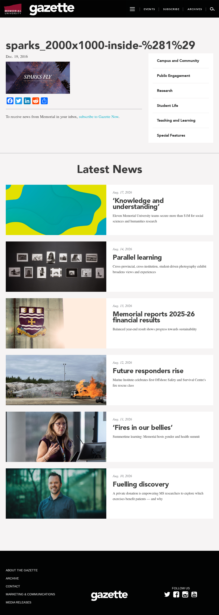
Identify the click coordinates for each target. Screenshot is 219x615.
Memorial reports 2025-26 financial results (154, 317)
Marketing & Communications (30, 594)
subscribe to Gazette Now (98, 116)
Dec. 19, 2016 (17, 56)
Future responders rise (148, 371)
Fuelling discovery (141, 484)
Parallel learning (137, 257)
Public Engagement (173, 75)
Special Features (171, 135)
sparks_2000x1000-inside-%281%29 (100, 45)
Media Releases (18, 602)
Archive (12, 578)
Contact (13, 586)
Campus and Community (178, 60)
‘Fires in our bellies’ (142, 427)
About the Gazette (22, 570)
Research (165, 90)
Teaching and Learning (176, 120)
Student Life (167, 105)
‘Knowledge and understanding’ (138, 204)
